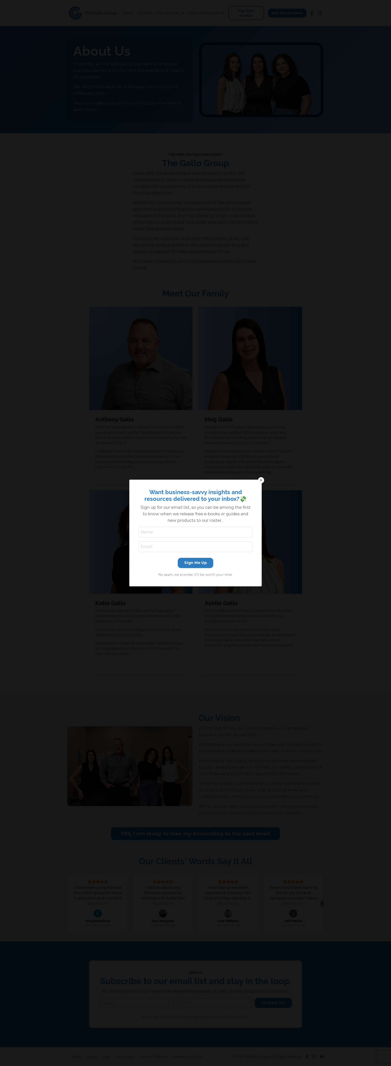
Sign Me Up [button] (195, 562)
